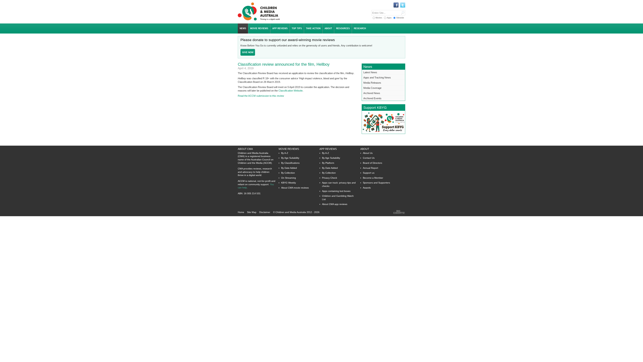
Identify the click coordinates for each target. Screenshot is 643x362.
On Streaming (288, 177)
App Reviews (328, 148)
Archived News (371, 93)
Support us (368, 172)
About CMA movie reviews (295, 187)
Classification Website (290, 90)
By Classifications (290, 163)
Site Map (251, 212)
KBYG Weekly (288, 182)
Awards (367, 187)
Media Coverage (372, 87)
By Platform (328, 163)
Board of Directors (372, 163)
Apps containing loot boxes (336, 191)
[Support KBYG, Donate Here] (383, 133)
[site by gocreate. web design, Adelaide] (399, 213)
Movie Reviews (289, 148)
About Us (368, 153)
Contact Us (369, 158)
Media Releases (372, 82)
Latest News (370, 72)
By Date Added (289, 168)
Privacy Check (329, 177)
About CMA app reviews (334, 204)
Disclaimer (264, 212)
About (364, 148)
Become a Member (373, 177)
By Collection (288, 172)
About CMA (245, 148)
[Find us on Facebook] (396, 5)
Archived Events (372, 98)
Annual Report (370, 168)
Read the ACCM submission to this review (261, 95)
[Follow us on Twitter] (402, 5)
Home (241, 212)
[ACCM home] (259, 20)
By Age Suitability (290, 158)
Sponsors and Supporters (376, 182)
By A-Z (284, 153)
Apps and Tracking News (377, 77)
